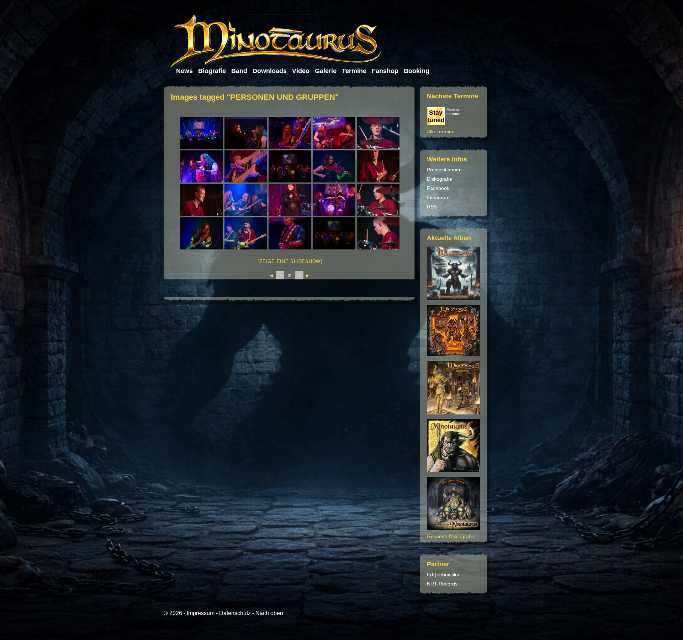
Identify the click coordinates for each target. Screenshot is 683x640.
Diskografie (439, 179)
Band (239, 70)
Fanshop (385, 70)
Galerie (326, 70)
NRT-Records (442, 584)
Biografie (212, 70)
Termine (354, 70)
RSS (432, 207)
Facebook (438, 188)
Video (300, 70)
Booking (416, 70)
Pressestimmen (444, 169)
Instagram (438, 197)
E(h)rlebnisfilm (443, 574)
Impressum (201, 613)
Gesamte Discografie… (453, 536)
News (184, 70)
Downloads (270, 70)
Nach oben (269, 613)
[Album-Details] (454, 470)
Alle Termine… (443, 131)
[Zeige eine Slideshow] (290, 261)
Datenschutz (235, 613)
